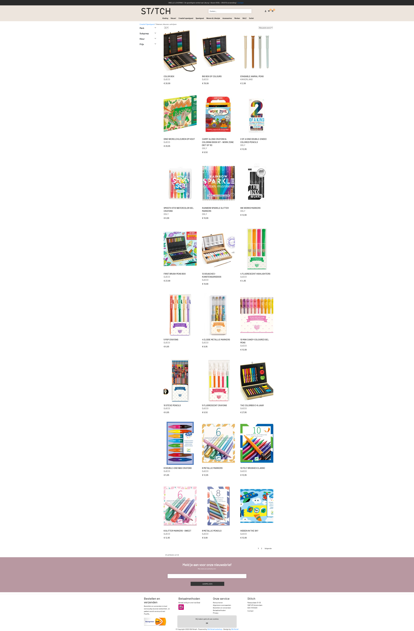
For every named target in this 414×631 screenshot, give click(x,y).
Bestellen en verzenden (222, 608)
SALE (244, 18)
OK (207, 623)
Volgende (268, 548)
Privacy (215, 613)
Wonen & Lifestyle (213, 18)
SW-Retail (234, 629)
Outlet (251, 18)
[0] (269, 11)
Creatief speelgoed (186, 18)
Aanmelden (207, 584)
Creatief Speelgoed (147, 24)
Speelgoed (200, 18)
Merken (237, 18)
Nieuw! (173, 18)
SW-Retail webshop (214, 629)
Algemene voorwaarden (222, 605)
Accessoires (227, 18)
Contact (241, 3)
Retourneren (218, 602)
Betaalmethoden (219, 610)
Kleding (165, 18)
